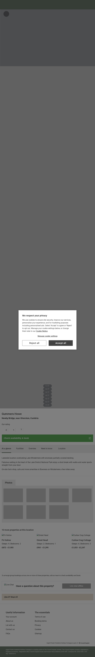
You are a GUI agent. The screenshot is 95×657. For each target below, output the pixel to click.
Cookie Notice (42, 331)
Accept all (60, 343)
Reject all (34, 343)
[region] (47, 330)
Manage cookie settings (47, 336)
